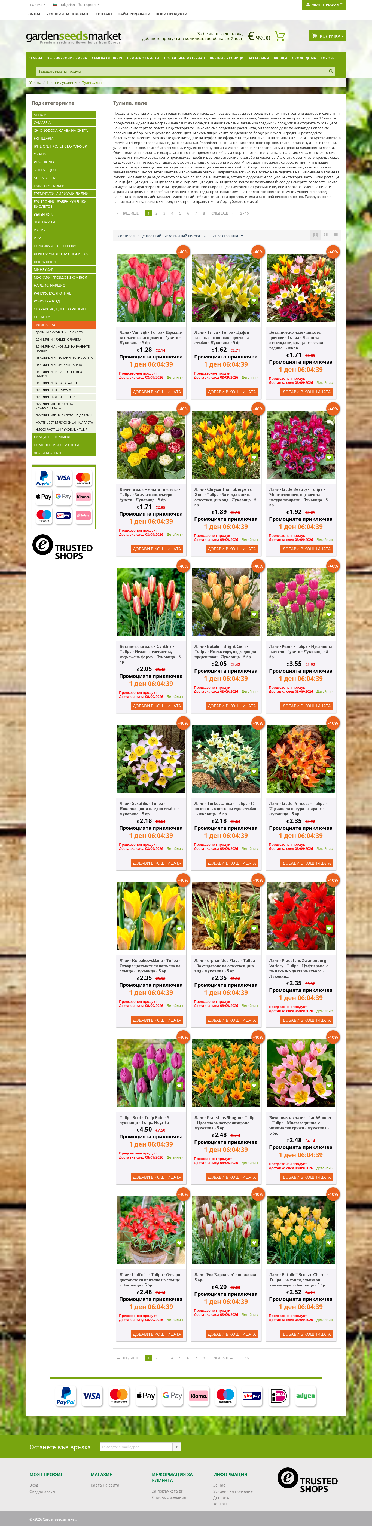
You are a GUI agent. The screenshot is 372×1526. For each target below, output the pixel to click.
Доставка (221, 1497)
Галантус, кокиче (50, 185)
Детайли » (175, 377)
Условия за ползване (68, 13)
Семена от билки (143, 58)
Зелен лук (43, 214)
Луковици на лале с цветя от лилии (60, 374)
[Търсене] (331, 71)
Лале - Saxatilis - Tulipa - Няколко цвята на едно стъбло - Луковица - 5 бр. (149, 808)
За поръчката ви (168, 1491)
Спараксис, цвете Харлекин (60, 309)
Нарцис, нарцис (49, 285)
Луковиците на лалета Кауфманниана (54, 406)
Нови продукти (171, 13)
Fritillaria (43, 138)
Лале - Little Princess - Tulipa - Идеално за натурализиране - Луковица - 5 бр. (298, 808)
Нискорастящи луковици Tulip (61, 429)
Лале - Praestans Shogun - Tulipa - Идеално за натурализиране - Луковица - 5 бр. (225, 1122)
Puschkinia (44, 162)
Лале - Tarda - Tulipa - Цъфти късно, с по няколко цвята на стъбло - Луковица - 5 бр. (221, 337)
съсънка (42, 316)
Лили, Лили (45, 261)
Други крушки (47, 452)
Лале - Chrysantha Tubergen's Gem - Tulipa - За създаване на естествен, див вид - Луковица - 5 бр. (225, 497)
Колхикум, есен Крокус (56, 245)
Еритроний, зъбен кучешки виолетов (60, 204)
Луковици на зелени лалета (59, 365)
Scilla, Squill (46, 169)
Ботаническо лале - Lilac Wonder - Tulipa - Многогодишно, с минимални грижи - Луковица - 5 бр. (300, 1125)
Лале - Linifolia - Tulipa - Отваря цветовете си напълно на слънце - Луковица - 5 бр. (150, 1279)
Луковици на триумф (53, 390)
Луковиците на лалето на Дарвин (64, 415)
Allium (40, 114)
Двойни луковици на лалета (60, 332)
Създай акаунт (43, 1491)
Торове (327, 58)
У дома (35, 82)
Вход (33, 1485)
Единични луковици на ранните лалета (63, 348)
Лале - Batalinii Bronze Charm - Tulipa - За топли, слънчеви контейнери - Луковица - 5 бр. (298, 1279)
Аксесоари (259, 58)
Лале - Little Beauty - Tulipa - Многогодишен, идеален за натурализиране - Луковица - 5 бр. (298, 497)
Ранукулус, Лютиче (52, 293)
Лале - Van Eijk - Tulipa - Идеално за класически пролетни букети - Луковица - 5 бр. (151, 337)
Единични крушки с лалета (58, 339)
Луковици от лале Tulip (55, 397)
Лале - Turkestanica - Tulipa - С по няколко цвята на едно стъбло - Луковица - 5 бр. (225, 808)
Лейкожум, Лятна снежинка (61, 253)
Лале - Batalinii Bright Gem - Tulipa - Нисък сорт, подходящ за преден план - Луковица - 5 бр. (225, 651)
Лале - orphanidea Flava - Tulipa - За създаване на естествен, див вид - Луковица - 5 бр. (224, 965)
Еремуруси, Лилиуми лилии (61, 193)
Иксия (40, 230)
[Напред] (176, 1447)
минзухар (43, 269)
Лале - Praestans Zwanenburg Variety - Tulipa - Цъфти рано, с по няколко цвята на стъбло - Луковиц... (298, 968)
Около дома (304, 58)
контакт (103, 13)
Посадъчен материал (184, 58)
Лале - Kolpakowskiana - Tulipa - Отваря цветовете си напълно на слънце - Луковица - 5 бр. (150, 965)
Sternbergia (45, 177)
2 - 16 (244, 213)
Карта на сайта (105, 1485)
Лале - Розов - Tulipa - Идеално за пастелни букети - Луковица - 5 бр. (300, 651)
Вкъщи (280, 58)
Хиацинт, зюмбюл (52, 436)
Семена (35, 58)
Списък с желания (169, 1497)
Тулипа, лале (46, 324)
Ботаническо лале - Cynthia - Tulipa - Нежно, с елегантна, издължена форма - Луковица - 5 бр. (150, 654)
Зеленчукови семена (67, 58)
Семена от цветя (107, 58)
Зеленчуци (44, 222)
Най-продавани (134, 13)
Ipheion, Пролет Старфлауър (60, 146)
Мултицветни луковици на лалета (64, 422)
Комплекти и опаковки (56, 444)
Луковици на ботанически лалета (64, 358)
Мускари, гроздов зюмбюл (60, 277)
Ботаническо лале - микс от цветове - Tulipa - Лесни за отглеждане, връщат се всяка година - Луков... (296, 340)
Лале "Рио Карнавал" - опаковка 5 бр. (225, 1277)
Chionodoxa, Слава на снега (61, 130)
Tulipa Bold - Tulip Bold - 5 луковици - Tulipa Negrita (144, 1120)
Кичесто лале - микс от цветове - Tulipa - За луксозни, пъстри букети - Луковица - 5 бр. (150, 494)
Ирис (39, 237)
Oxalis (40, 154)
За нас (34, 13)
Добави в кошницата (157, 391)
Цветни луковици (227, 58)
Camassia (42, 122)
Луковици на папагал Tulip (58, 383)
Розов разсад (47, 301)
